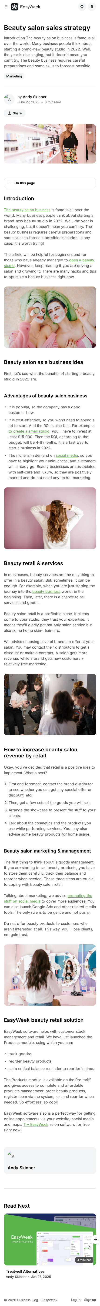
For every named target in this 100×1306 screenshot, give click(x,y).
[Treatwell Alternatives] (50, 1239)
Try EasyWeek (35, 1124)
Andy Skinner (35, 96)
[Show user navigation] (92, 7)
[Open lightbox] (90, 130)
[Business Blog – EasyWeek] (25, 6)
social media (67, 455)
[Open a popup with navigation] (6, 7)
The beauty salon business (27, 209)
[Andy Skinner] (9, 99)
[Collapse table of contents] (9, 183)
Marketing (14, 76)
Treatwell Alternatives (25, 1271)
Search (82, 7)
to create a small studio (29, 431)
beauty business (46, 591)
